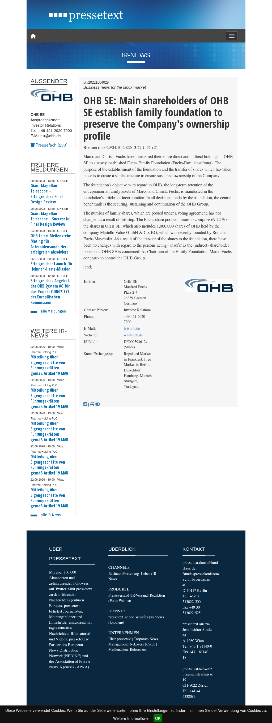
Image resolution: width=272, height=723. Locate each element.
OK (157, 718)
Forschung (131, 573)
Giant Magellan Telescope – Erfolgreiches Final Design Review (47, 194)
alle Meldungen (53, 311)
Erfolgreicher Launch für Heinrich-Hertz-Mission (51, 266)
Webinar (125, 600)
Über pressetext (119, 638)
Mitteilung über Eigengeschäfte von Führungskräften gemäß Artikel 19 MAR (49, 365)
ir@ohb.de (132, 328)
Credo (150, 644)
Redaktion (157, 595)
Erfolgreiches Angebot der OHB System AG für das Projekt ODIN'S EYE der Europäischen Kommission (50, 291)
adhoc (129, 616)
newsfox (142, 616)
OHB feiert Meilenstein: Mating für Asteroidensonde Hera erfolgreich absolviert (51, 244)
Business (114, 573)
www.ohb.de (133, 334)
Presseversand (118, 595)
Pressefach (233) (51, 145)
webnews (157, 616)
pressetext (115, 616)
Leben (145, 573)
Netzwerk (137, 644)
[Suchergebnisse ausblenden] (97, 404)
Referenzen (138, 649)
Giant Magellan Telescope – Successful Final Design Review (50, 219)
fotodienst (117, 622)
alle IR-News (51, 514)
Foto (113, 600)
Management (118, 644)
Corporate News (146, 638)
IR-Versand (139, 595)
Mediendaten (118, 649)
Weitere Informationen (132, 718)
